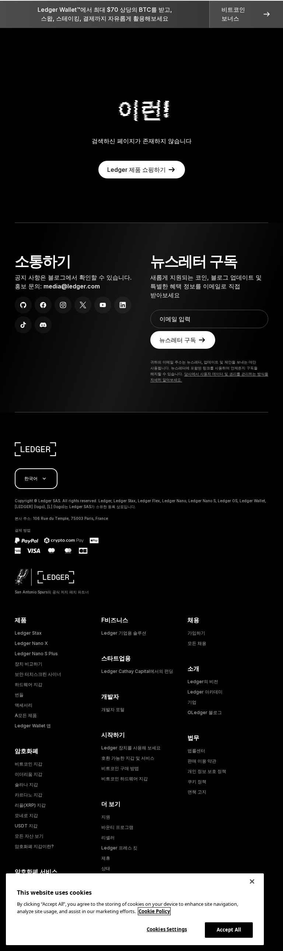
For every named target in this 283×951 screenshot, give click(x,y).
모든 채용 (197, 643)
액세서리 (23, 705)
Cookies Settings (167, 929)
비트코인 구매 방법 (120, 768)
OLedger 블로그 (205, 712)
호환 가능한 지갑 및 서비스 (127, 758)
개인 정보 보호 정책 (207, 771)
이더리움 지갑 (28, 774)
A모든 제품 (26, 715)
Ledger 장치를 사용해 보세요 (131, 747)
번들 (19, 695)
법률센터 (196, 750)
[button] (246, 14)
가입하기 (196, 633)
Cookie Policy (154, 911)
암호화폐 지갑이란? (34, 846)
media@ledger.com (71, 286)
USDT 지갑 (26, 825)
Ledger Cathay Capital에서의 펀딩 (137, 671)
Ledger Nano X (31, 643)
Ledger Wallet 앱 (33, 725)
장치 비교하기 (28, 664)
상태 (105, 868)
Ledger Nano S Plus (36, 653)
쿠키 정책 (197, 781)
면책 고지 (197, 792)
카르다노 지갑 (28, 795)
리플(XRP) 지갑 (30, 805)
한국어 (31, 478)
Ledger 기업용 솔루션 (123, 633)
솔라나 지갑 (26, 784)
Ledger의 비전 (203, 681)
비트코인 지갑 (28, 764)
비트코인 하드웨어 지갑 (124, 778)
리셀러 (108, 837)
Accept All (229, 929)
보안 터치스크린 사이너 (38, 674)
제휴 (105, 858)
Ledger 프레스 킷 (119, 848)
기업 (192, 702)
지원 (105, 817)
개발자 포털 (113, 709)
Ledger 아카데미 (205, 692)
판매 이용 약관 (202, 761)
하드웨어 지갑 (28, 684)
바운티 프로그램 (117, 827)
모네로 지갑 (26, 815)
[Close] (252, 881)
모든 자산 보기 (29, 836)
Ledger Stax (28, 633)
